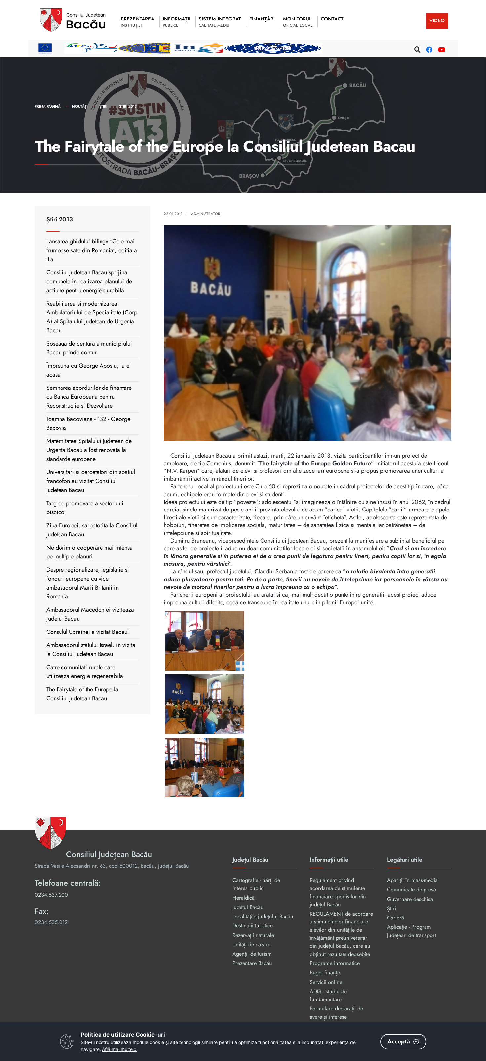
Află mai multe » (119, 1049)
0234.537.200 (51, 895)
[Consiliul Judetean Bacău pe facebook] (428, 48)
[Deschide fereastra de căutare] (417, 48)
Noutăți (80, 106)
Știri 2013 (128, 106)
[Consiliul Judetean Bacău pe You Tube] (440, 48)
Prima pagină (48, 106)
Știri (103, 106)
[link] (307, 641)
